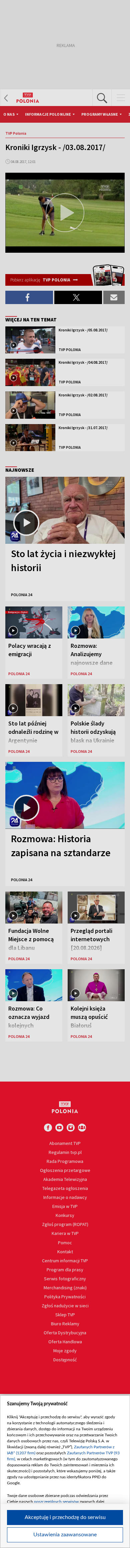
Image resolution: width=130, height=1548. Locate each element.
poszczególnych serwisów (56, 1502)
